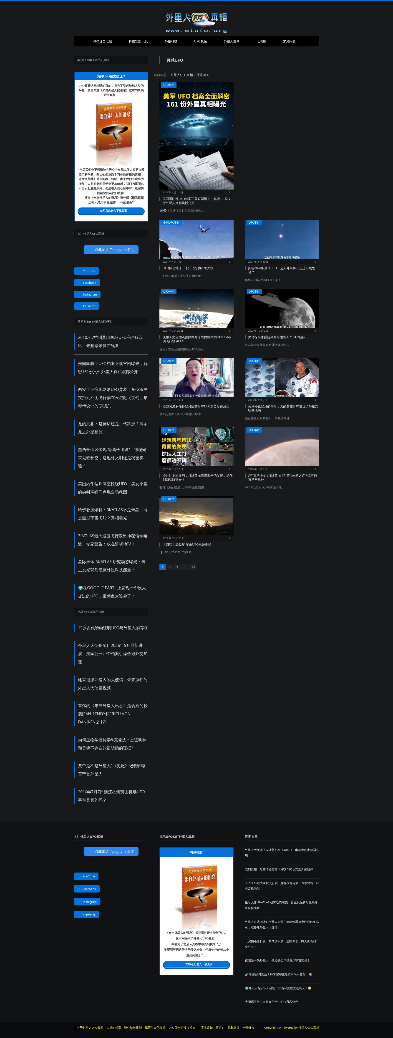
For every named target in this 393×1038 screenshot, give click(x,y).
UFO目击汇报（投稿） (183, 1028)
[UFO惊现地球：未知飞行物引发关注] (196, 240)
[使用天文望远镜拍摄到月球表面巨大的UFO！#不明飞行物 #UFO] (196, 309)
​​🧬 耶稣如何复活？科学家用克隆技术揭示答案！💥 (278, 974)
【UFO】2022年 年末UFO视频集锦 (187, 544)
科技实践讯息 (138, 41)
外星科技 (171, 41)
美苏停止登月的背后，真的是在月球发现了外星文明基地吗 (283, 408)
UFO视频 (200, 41)
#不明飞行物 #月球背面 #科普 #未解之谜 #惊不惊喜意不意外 (282, 477)
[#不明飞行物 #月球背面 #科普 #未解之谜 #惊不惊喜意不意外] (282, 448)
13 (193, 567)
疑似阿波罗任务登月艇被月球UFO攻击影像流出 (196, 406)
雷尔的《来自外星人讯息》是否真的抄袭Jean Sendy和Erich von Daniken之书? (113, 714)
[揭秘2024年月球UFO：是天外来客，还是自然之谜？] (282, 240)
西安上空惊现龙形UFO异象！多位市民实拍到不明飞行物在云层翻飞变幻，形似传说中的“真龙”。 (113, 397)
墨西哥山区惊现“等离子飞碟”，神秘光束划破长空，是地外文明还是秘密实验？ (112, 457)
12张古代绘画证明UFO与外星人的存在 (113, 627)
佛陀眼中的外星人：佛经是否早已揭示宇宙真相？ (277, 960)
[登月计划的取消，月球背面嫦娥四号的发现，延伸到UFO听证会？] (196, 448)
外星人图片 (232, 41)
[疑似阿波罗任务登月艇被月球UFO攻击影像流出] (196, 379)
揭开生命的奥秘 (155, 1028)
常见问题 (289, 41)
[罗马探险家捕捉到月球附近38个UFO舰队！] (282, 309)
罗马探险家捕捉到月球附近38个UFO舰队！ (278, 337)
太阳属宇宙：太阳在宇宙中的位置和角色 (271, 1002)
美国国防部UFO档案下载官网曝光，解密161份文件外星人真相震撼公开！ (197, 201)
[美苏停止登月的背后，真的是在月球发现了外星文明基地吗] (282, 379)
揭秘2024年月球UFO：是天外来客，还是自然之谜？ (281, 270)
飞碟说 (261, 41)
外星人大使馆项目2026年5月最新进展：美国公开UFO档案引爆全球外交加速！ (113, 653)
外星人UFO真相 (182, 75)
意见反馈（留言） (213, 1028)
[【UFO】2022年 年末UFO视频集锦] (196, 517)
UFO (81, 85)
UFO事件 (168, 85)
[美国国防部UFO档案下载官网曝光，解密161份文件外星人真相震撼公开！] (196, 137)
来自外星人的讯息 (114, 90)
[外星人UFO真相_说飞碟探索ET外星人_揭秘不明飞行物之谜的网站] (196, 21)
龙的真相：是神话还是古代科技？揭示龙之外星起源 (279, 869)
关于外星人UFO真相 (90, 1028)
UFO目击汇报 (102, 41)
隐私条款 (233, 1028)
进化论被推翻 (133, 1028)
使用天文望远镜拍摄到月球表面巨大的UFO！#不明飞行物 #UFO (197, 339)
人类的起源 (113, 1028)
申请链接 (248, 1028)
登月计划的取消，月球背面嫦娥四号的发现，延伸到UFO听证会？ (198, 477)
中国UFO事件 (171, 222)
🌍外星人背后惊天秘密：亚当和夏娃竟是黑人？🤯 (278, 988)
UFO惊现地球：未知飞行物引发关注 (188, 268)
